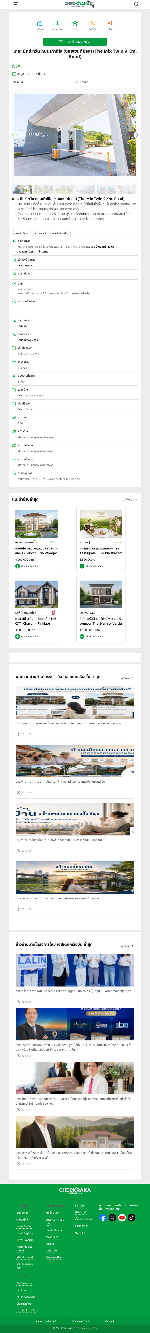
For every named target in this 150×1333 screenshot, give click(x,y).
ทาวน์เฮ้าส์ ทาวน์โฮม (26, 1311)
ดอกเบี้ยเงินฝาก (54, 1230)
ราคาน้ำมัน (51, 1251)
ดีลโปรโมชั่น (81, 1212)
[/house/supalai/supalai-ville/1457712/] (101, 524)
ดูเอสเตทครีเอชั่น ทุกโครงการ (33, 252)
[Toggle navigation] (15, 4)
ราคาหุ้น (50, 1244)
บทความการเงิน (24, 1240)
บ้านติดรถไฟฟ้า (24, 1304)
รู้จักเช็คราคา (81, 1226)
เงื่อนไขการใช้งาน (84, 1219)
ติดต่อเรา (80, 1233)
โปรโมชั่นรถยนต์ (24, 1257)
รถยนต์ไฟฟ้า (22, 1220)
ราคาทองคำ (52, 1237)
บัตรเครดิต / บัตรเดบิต (55, 1221)
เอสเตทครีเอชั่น (25, 266)
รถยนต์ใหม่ (22, 1213)
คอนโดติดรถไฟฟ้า (25, 1297)
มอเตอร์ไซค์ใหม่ (24, 1226)
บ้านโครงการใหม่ (24, 1283)
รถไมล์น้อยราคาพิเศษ (24, 1266)
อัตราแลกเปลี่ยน (54, 1257)
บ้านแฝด (22, 326)
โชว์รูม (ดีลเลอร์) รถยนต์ (24, 1249)
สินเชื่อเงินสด (52, 1213)
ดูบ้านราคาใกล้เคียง (104, 247)
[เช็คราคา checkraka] (77, 4)
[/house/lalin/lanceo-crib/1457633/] (36, 524)
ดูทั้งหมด (129, 499)
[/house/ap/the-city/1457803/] (36, 594)
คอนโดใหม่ (21, 1290)
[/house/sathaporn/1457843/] (101, 594)
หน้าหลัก (79, 1206)
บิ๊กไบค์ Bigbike (24, 1233)
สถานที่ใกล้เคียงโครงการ (61, 233)
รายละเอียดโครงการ (22, 233)
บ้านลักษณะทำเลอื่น (28, 340)
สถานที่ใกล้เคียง (41, 233)
